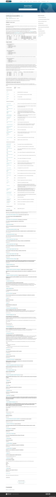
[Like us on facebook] (47, 494)
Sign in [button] (48, 1)
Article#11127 (17, 32)
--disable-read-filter (8, 160)
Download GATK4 (44, 1)
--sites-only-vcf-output (9, 137)
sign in (8, 489)
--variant (7, 98)
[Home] (8, 1)
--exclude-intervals (8, 165)
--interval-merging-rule (9, 121)
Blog (28, 1)
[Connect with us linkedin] (49, 494)
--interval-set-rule (8, 175)
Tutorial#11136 (31, 31)
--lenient (7, 177)
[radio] (19, 482)
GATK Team (10, 17)
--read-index (8, 185)
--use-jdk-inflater (8, 201)
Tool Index (25, 1)
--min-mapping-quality (9, 129)
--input (7, 91)
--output (7, 96)
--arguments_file (8, 103)
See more (39, 36)
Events (39, 1)
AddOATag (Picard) (40, 23)
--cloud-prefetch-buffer (9, 108)
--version (7, 139)
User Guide (21, 1)
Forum (31, 1)
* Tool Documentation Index (42, 17)
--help (7, 119)
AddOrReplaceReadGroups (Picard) (43, 25)
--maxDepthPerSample (9, 124)
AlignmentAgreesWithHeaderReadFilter (43, 27)
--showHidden (8, 208)
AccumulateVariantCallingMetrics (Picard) (43, 19)
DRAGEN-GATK (35, 1)
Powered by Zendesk (52, 496)
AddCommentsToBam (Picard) (42, 21)
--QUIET (7, 180)
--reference (7, 134)
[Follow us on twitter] (46, 494)
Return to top (8, 473)
